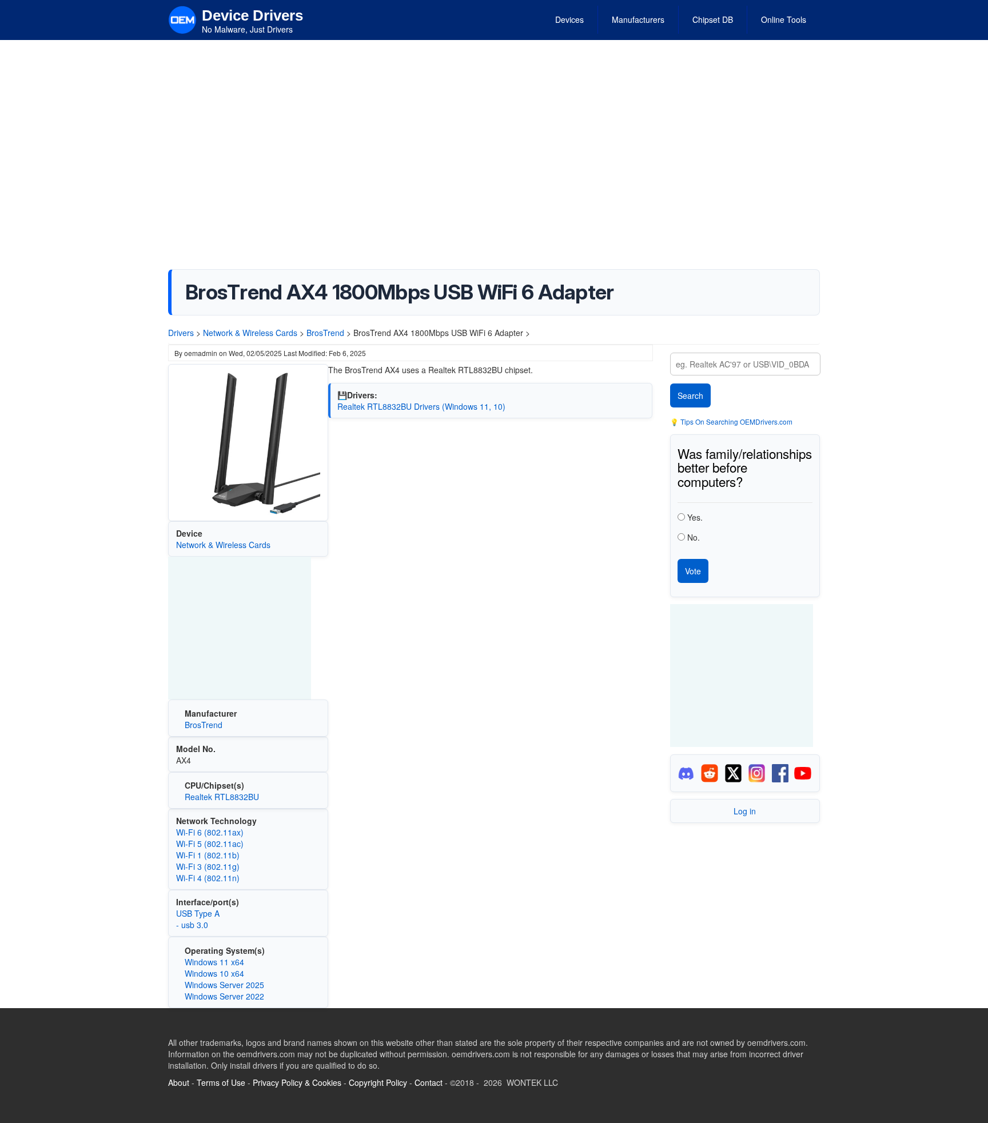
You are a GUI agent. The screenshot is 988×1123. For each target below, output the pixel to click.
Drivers (181, 332)
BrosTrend (325, 332)
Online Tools (783, 19)
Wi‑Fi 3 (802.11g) (208, 866)
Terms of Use (221, 1082)
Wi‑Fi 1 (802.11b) (208, 855)
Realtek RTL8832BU (222, 796)
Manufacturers (638, 19)
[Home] (182, 19)
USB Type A (198, 913)
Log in (745, 811)
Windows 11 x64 (214, 962)
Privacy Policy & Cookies (297, 1082)
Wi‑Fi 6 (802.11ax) (210, 832)
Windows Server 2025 (224, 984)
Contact (429, 1082)
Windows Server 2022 (224, 996)
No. (693, 537)
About (178, 1082)
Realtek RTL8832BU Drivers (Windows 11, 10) (421, 406)
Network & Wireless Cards (250, 332)
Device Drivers (252, 15)
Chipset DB (712, 19)
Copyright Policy (378, 1082)
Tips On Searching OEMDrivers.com (735, 421)
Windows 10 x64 (214, 973)
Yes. (695, 517)
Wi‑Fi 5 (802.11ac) (210, 843)
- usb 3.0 (192, 924)
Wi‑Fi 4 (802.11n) (208, 878)
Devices (569, 19)
